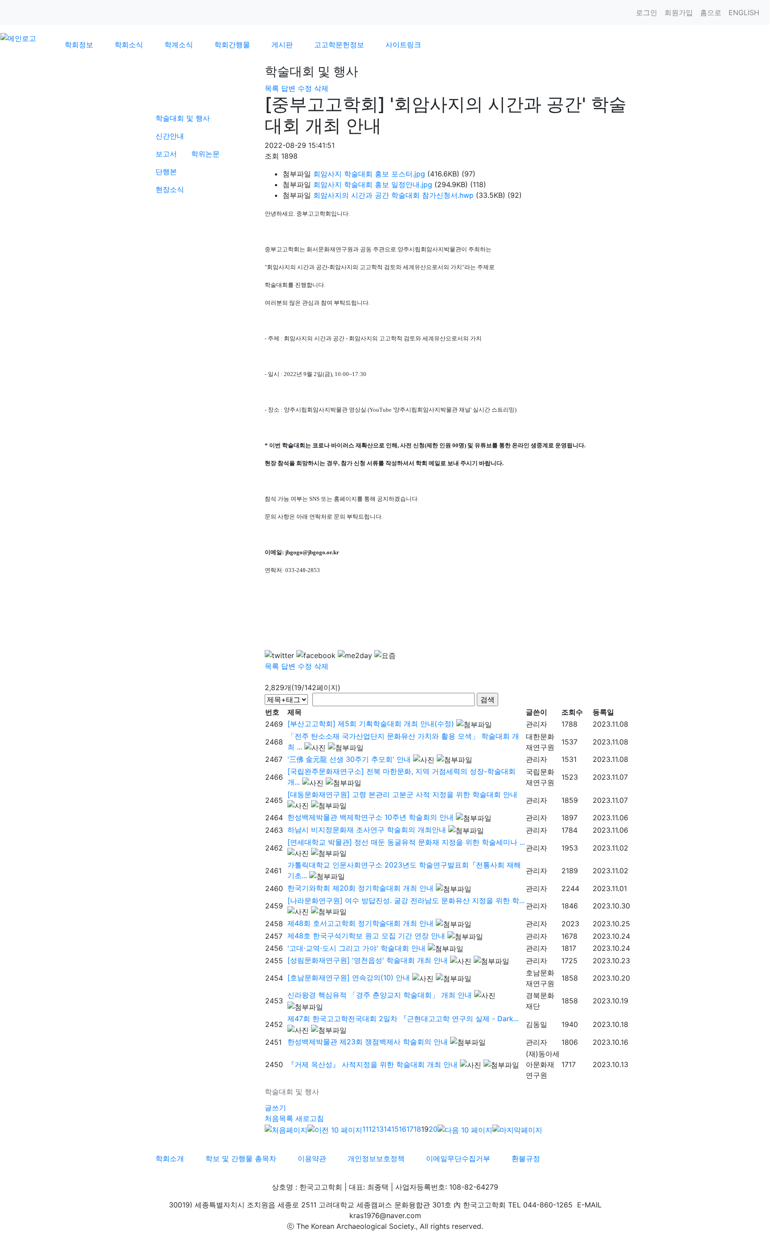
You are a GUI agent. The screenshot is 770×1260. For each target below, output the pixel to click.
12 (372, 1129)
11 (365, 1129)
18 (417, 1129)
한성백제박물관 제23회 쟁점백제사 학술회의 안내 (367, 1041)
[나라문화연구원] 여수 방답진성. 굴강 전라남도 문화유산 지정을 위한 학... (405, 900)
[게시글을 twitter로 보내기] (279, 655)
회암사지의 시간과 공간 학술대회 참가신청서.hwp (393, 195)
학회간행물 (232, 44)
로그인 (646, 12)
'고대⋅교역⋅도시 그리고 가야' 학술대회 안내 (356, 948)
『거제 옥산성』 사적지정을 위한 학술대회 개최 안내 (372, 1064)
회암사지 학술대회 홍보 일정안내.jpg (372, 184)
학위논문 (205, 153)
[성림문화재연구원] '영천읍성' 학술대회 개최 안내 (367, 960)
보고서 (166, 153)
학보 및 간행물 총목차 (240, 1158)
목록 (272, 88)
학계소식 (178, 44)
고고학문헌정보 (339, 44)
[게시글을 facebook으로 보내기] (316, 655)
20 (433, 1129)
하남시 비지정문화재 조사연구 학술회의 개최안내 (366, 829)
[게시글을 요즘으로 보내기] (385, 655)
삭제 (321, 88)
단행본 (166, 171)
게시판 (282, 44)
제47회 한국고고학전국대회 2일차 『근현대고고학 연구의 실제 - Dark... (403, 1018)
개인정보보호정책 (376, 1158)
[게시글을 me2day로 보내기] (355, 655)
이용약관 (312, 1158)
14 (387, 1129)
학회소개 (170, 1158)
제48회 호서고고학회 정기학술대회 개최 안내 (360, 923)
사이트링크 (403, 44)
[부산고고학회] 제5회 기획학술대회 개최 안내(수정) (370, 723)
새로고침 (309, 1118)
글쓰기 (275, 1107)
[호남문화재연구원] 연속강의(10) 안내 (348, 977)
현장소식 (170, 189)
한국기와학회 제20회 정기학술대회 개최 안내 (360, 888)
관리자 (536, 724)
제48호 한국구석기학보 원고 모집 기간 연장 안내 (366, 935)
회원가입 (678, 12)
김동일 (536, 1024)
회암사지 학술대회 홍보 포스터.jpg (369, 173)
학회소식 (129, 44)
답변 (288, 88)
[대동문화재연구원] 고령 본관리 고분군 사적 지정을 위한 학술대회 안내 (402, 794)
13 (380, 1129)
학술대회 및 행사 (183, 118)
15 (395, 1129)
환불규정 (526, 1158)
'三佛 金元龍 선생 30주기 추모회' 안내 (349, 759)
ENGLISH (744, 12)
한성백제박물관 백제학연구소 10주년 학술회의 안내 (370, 817)
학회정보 (79, 44)
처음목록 (279, 1118)
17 (410, 1129)
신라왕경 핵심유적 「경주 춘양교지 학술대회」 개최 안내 (379, 994)
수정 (305, 88)
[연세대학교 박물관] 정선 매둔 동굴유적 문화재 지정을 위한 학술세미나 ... (406, 842)
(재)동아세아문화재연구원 (543, 1064)
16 (402, 1129)
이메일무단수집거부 (458, 1158)
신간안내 (170, 135)
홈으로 (710, 12)
